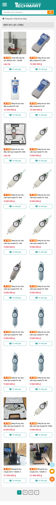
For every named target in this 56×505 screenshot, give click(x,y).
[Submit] (50, 12)
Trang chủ (8, 19)
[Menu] (4, 4)
